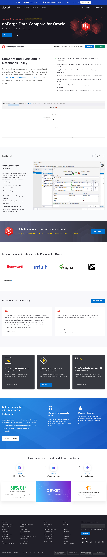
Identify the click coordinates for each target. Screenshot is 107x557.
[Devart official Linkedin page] (94, 542)
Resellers (65, 541)
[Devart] (8, 8)
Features (64, 47)
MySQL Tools (5, 529)
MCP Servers (23, 543)
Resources (35, 8)
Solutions (26, 8)
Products (17, 8)
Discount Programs (49, 534)
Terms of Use (41, 553)
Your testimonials (97, 301)
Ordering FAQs (48, 531)
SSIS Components (25, 531)
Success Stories (67, 534)
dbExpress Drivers (25, 538)
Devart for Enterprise (68, 543)
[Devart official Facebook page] (86, 542)
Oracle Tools (5, 531)
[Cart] (83, 8)
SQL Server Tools (6, 527)
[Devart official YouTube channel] (98, 542)
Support (80, 47)
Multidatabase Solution (8, 524)
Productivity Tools (6, 538)
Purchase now (46, 385)
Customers (66, 536)
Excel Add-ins (23, 534)
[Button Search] (79, 7)
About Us (65, 524)
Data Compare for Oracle (15, 47)
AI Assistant (5, 536)
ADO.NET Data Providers (26, 524)
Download (7, 35)
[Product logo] (3, 46)
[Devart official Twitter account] (90, 542)
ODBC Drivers (23, 529)
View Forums (47, 527)
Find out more (98, 231)
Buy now (18, 35)
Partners (65, 538)
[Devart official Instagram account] (102, 542)
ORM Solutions (24, 527)
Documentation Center (50, 529)
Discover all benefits (10, 438)
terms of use (91, 529)
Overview (57, 47)
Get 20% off (86, 2)
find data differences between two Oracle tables (21, 77)
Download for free (12, 385)
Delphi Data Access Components (28, 536)
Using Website (48, 536)
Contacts (65, 529)
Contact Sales (99, 8)
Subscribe (85, 533)
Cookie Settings (48, 538)
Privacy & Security (31, 553)
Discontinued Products (8, 543)
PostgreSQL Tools (7, 534)
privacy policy (100, 529)
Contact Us (66, 531)
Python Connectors (25, 541)
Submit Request (48, 524)
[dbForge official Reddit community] (82, 542)
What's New (73, 47)
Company (43, 8)
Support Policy (48, 541)
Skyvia (3, 541)
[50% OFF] (18, 491)
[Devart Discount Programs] (53, 491)
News (64, 527)
